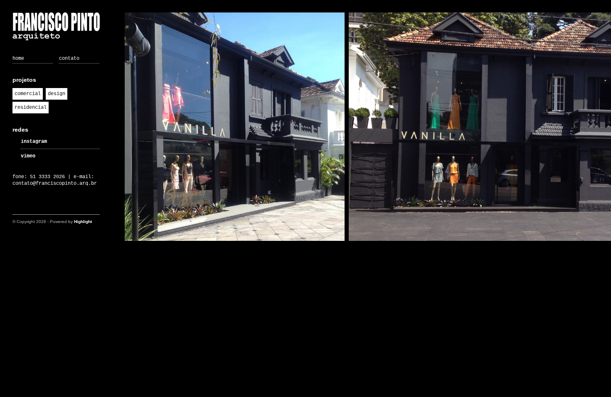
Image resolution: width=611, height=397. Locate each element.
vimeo (28, 156)
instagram (34, 142)
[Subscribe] (17, 206)
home (18, 58)
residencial (31, 107)
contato (69, 58)
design (56, 94)
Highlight (83, 221)
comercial (28, 94)
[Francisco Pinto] (56, 27)
